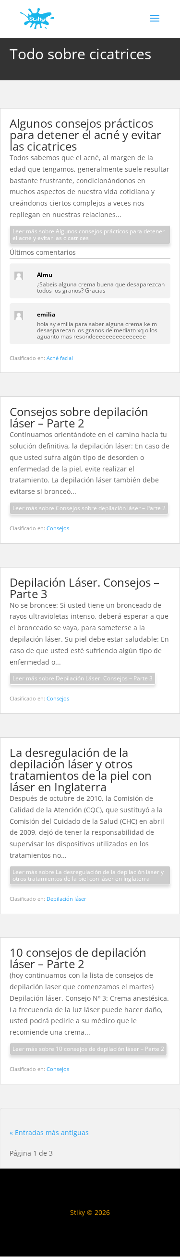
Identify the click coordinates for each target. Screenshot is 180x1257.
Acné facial (60, 357)
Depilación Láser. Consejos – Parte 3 (84, 587)
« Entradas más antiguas (49, 1132)
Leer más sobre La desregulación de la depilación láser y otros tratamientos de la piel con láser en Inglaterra (88, 875)
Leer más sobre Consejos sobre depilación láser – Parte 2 (89, 508)
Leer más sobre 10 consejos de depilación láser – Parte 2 (88, 1049)
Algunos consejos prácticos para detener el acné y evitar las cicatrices (85, 134)
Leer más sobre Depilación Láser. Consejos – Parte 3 (82, 678)
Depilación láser (66, 898)
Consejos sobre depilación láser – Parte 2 (79, 417)
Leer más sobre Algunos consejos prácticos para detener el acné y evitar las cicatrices (88, 234)
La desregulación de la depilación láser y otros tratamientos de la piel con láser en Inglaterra (81, 769)
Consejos (58, 528)
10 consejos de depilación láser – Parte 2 (78, 958)
